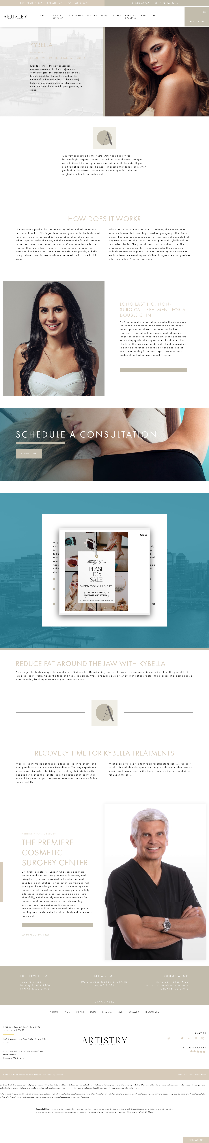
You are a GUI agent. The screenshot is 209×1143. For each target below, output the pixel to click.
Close (143, 535)
